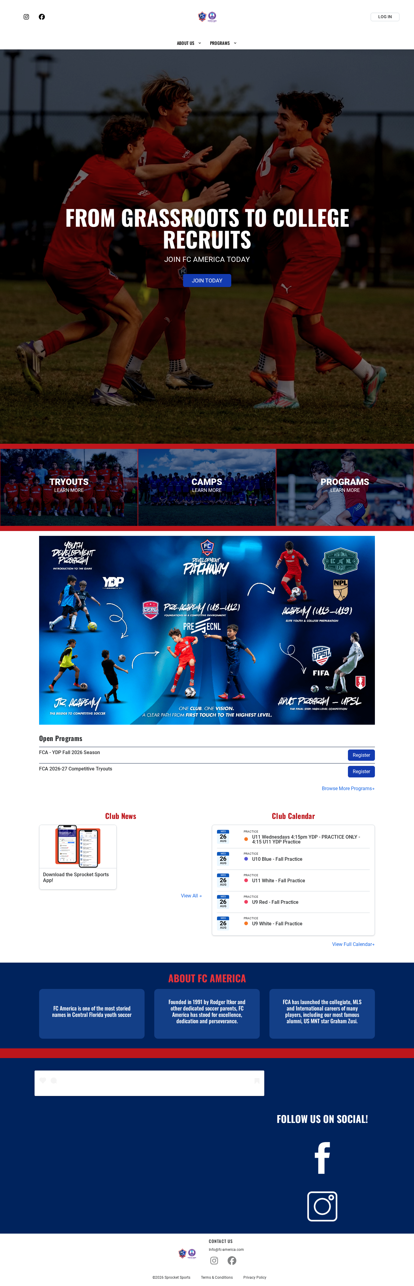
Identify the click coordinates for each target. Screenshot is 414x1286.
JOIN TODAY (207, 280)
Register (361, 755)
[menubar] (207, 43)
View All (190, 896)
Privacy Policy (254, 1277)
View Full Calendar (352, 944)
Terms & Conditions (217, 1277)
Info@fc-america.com (226, 1250)
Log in (385, 16)
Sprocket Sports (177, 1277)
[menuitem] (189, 43)
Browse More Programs (347, 788)
